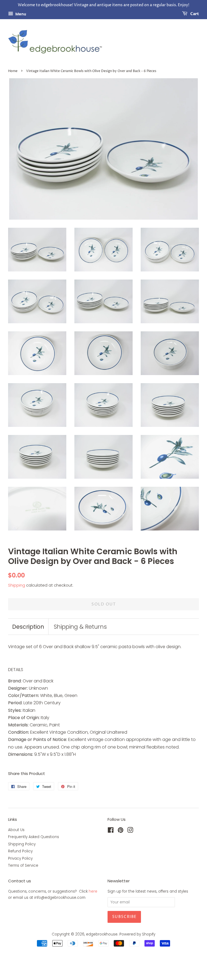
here (93, 891)
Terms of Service (23, 865)
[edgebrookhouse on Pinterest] (120, 831)
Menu (20, 13)
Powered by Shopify (137, 934)
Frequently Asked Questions (33, 836)
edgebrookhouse (102, 934)
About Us (16, 829)
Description (28, 627)
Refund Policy (20, 851)
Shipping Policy (22, 844)
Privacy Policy (20, 858)
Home (13, 71)
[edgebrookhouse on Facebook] (111, 831)
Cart (194, 13)
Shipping (16, 585)
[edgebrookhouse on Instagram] (130, 831)
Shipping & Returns (80, 627)
